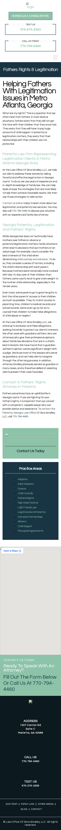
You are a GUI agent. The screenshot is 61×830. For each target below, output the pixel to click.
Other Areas (45, 804)
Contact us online (13, 203)
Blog (24, 809)
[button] (55, 57)
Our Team (11, 804)
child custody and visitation (32, 259)
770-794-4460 (30, 46)
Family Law (27, 804)
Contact (36, 809)
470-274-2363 (30, 29)
